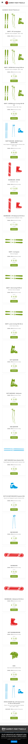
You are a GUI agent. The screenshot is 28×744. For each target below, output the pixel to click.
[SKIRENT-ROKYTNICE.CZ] (15, 2)
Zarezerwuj (14, 44)
